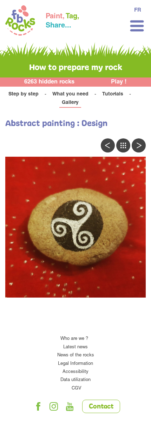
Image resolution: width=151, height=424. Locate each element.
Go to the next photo (139, 145)
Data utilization (75, 380)
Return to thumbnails (123, 145)
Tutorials (112, 94)
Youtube (70, 406)
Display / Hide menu (137, 26)
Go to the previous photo (108, 145)
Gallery (70, 102)
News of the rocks (75, 355)
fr (137, 10)
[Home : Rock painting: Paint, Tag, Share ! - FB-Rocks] (20, 21)
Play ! (119, 82)
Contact (101, 406)
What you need (70, 94)
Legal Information (75, 364)
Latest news (75, 347)
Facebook (38, 406)
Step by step (23, 94)
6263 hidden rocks (49, 82)
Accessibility (75, 372)
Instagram (54, 406)
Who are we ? (74, 339)
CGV (76, 388)
